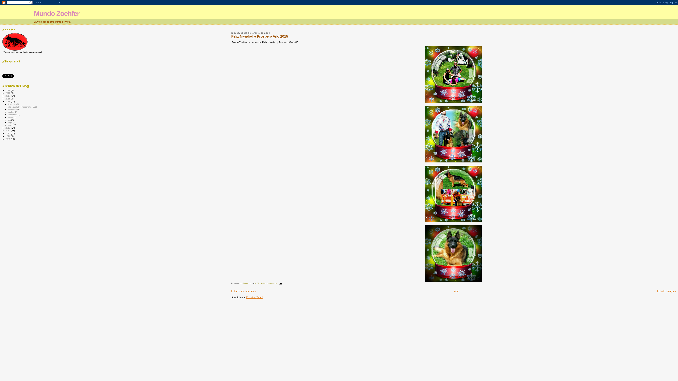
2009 (8, 139)
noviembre (12, 109)
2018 (8, 93)
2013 (8, 128)
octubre (11, 112)
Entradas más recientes (243, 291)
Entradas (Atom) (254, 297)
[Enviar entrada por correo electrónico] (280, 283)
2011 (8, 133)
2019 (8, 90)
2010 (8, 136)
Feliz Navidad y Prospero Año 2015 (259, 36)
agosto (11, 117)
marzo (11, 125)
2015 (8, 99)
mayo (10, 122)
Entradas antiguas (666, 291)
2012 (8, 130)
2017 (8, 96)
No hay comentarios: (269, 283)
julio (9, 120)
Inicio (456, 291)
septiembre (13, 115)
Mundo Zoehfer (56, 13)
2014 (8, 101)
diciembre (12, 104)
